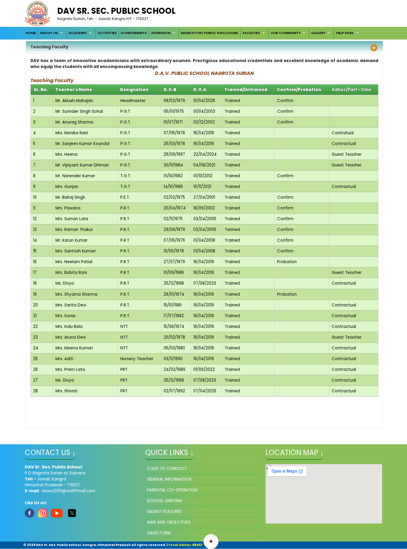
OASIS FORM (159, 533)
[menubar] (193, 33)
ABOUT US (49, 32)
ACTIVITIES (107, 32)
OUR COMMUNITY (286, 32)
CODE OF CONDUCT (167, 468)
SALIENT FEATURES (164, 511)
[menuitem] (31, 33)
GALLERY (318, 32)
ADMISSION (160, 32)
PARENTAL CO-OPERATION (172, 490)
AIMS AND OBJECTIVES (168, 522)
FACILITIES (251, 32)
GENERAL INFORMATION (169, 479)
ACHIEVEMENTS (134, 32)
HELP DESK (345, 32)
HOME (31, 32)
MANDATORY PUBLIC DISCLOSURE (209, 32)
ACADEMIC (78, 32)
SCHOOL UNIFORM (164, 501)
